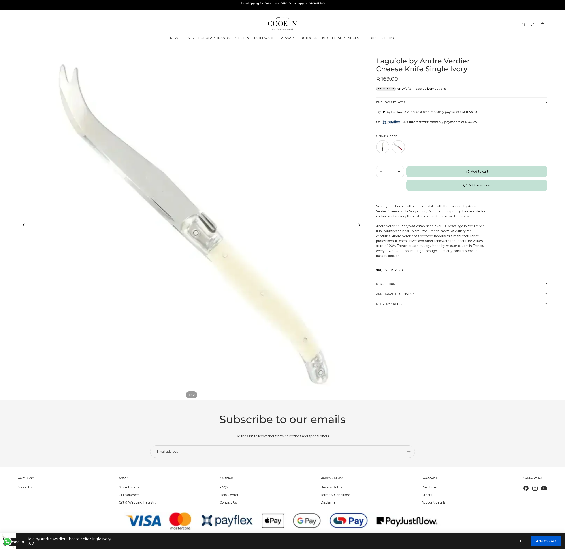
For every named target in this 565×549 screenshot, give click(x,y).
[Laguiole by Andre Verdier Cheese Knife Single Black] (382, 146)
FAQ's (224, 487)
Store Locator (129, 487)
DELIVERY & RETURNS (391, 303)
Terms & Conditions (335, 495)
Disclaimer (329, 502)
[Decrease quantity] (516, 541)
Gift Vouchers (129, 495)
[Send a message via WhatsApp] (7, 541)
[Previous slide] (22, 226)
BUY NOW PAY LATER (390, 102)
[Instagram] (535, 488)
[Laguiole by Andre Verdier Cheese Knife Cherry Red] (398, 146)
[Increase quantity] (525, 541)
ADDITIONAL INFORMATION (395, 293)
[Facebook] (526, 488)
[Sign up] (409, 451)
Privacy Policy (331, 487)
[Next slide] (360, 226)
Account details (433, 502)
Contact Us (228, 502)
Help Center (229, 495)
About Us (25, 487)
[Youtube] (544, 488)
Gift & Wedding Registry (137, 502)
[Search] (523, 24)
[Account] (533, 24)
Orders (427, 495)
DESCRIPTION (385, 283)
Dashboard (430, 487)
